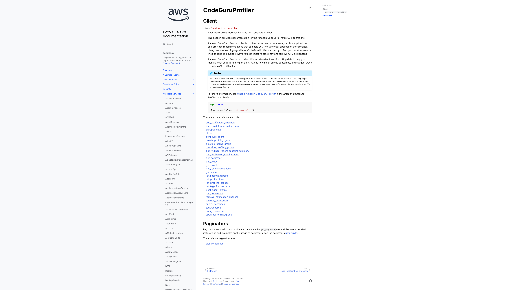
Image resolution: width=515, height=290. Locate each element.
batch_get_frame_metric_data (222, 126)
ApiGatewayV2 (172, 164)
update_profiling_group (219, 214)
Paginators (327, 15)
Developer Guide (171, 84)
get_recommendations (218, 168)
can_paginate (213, 129)
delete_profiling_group (218, 143)
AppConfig (170, 169)
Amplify (169, 141)
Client (325, 9)
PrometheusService (175, 136)
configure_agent (215, 136)
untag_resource (215, 211)
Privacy (206, 284)
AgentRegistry (172, 122)
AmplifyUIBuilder (173, 150)
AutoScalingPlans (174, 261)
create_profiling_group (218, 140)
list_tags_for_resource (218, 186)
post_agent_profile (216, 190)
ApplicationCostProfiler (176, 209)
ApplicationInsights (174, 197)
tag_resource (213, 207)
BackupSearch (172, 280)
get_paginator (214, 158)
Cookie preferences (230, 284)
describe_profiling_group (220, 147)
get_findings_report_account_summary (227, 150)
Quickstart (168, 70)
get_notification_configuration (222, 154)
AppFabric (170, 178)
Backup (169, 271)
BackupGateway (173, 275)
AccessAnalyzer (173, 98)
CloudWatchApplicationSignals (179, 203)
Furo (237, 281)
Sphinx (215, 281)
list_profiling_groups (217, 182)
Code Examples (170, 79)
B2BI (167, 266)
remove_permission (217, 200)
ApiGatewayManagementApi (179, 160)
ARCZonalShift (172, 238)
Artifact (169, 242)
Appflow (169, 183)
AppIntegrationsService (176, 188)
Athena (168, 247)
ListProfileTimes (214, 243)
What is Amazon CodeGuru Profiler (256, 93)
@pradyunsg (228, 281)
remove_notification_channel (222, 196)
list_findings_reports (217, 175)
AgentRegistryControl (176, 127)
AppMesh (169, 214)
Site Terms (216, 284)
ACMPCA (169, 117)
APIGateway (171, 155)
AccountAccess (173, 108)
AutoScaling (171, 256)
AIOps (168, 131)
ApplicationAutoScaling (176, 193)
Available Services (172, 94)
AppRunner (170, 219)
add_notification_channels (220, 122)
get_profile (212, 165)
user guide (291, 233)
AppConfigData (172, 174)
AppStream (170, 223)
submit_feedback (215, 204)
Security (167, 89)
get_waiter (212, 172)
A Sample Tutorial (171, 75)
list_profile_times (215, 179)
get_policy (212, 161)
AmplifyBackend (173, 145)
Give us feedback (171, 63)
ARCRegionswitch (174, 233)
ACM (167, 112)
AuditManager (172, 252)
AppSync (169, 228)
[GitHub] (310, 281)
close (209, 133)
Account (169, 103)
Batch (168, 285)
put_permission (214, 193)
